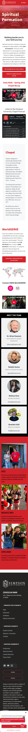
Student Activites (8, 630)
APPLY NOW (6, 551)
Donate (13, 678)
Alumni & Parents (8, 651)
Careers (13, 672)
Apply (4, 609)
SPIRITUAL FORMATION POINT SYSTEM (14, 75)
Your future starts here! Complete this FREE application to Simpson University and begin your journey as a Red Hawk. (13, 558)
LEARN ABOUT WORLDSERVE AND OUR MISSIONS (14, 259)
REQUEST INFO (7, 512)
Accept (14, 726)
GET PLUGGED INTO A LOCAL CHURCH (14, 69)
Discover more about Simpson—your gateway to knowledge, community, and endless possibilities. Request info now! (12, 518)
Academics (6, 615)
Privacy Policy (17, 730)
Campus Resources (8, 654)
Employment (6, 648)
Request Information (9, 618)
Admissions (6, 612)
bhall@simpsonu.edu (14, 430)
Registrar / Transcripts (9, 633)
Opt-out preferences (10, 730)
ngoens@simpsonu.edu (14, 373)
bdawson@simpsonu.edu (14, 344)
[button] (26, 712)
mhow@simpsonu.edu (14, 402)
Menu (24, 2)
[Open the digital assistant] (22, 725)
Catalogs (5, 636)
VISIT (3, 471)
